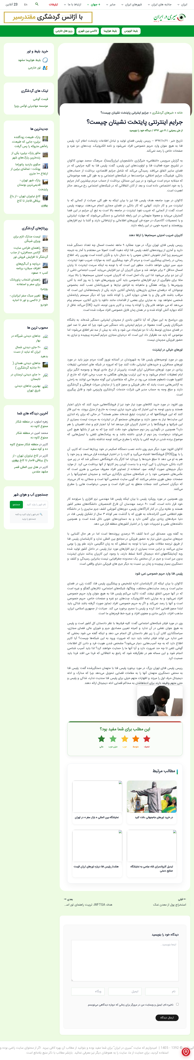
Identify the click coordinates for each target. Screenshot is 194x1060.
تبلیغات (53, 4)
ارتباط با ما (74, 4)
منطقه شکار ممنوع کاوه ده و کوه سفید (29, 447)
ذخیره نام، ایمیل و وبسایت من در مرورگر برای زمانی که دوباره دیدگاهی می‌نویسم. (130, 1005)
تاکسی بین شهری (87, 31)
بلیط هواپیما (110, 31)
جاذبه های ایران (161, 4)
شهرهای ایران (133, 4)
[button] (179, 5)
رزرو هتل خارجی (64, 31)
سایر (112, 4)
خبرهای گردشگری (163, 112)
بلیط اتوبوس (131, 31)
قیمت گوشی (40, 99)
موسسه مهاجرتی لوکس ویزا (31, 106)
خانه (180, 112)
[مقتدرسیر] (48, 17)
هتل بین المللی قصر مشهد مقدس (31, 469)
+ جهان (95, 4)
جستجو (16, 505)
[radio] (146, 742)
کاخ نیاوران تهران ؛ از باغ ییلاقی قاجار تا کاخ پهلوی (30, 458)
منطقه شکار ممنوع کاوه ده (32, 424)
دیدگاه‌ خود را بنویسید (140, 131)
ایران (184, 4)
